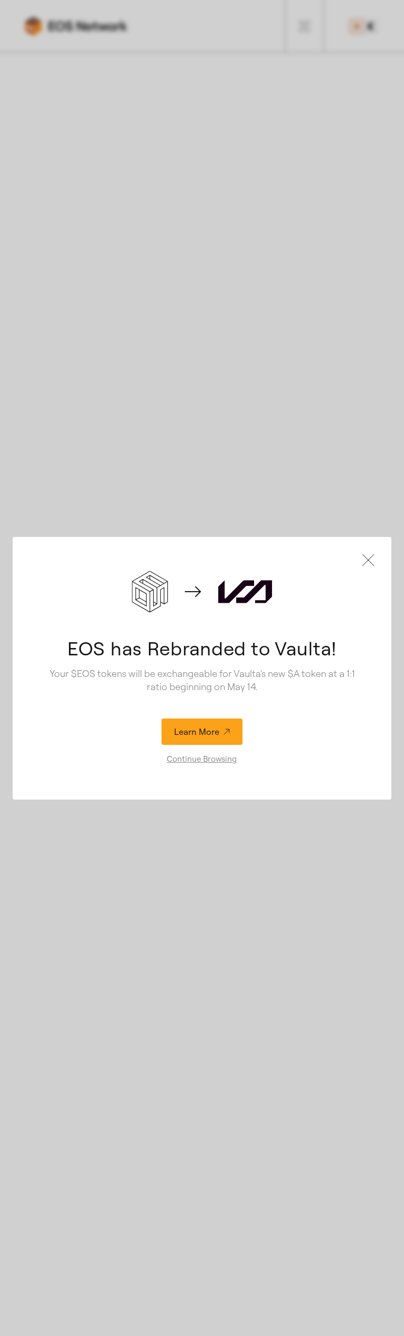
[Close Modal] (368, 560)
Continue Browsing (202, 759)
